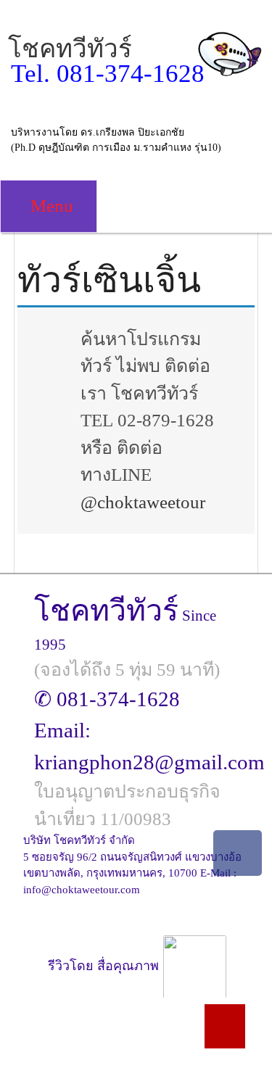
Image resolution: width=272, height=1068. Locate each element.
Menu (49, 205)
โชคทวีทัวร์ (70, 49)
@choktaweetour (143, 502)
